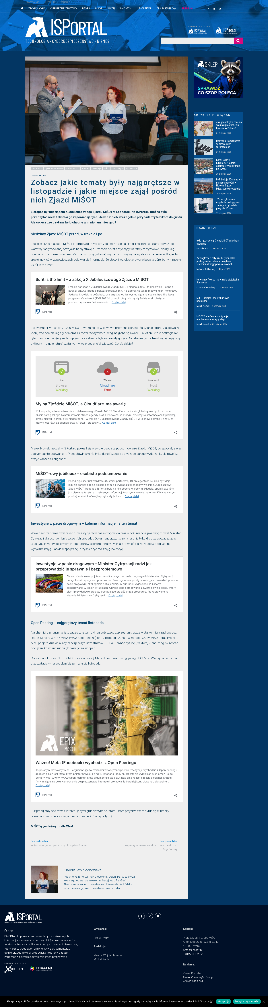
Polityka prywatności (247, 1001)
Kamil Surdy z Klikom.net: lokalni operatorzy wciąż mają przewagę (228, 164)
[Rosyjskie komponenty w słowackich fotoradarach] (203, 147)
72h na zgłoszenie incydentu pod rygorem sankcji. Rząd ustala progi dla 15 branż (228, 204)
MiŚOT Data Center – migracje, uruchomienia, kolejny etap (213, 318)
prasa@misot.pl (192, 950)
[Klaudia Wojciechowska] (44, 879)
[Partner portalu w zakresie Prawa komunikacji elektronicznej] (229, 30)
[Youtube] (220, 9)
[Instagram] (150, 916)
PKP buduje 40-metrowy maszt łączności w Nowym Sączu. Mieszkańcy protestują (229, 184)
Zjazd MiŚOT (131, 168)
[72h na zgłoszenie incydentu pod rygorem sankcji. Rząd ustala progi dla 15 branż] (203, 205)
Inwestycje (96, 168)
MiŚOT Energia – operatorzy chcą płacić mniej (59, 845)
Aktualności (37, 168)
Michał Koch (202, 248)
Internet (85, 168)
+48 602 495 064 (193, 981)
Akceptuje (223, 1001)
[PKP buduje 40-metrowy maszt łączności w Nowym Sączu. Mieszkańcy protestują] (203, 186)
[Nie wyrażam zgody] (263, 1001)
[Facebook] (208, 9)
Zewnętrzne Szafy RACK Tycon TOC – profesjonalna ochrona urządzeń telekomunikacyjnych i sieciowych (217, 261)
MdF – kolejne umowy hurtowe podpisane (213, 299)
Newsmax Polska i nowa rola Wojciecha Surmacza (218, 281)
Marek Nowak (203, 306)
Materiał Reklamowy (206, 269)
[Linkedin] (214, 9)
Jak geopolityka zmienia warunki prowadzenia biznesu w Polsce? (229, 125)
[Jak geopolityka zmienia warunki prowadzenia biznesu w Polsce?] (203, 128)
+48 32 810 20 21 (193, 954)
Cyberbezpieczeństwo (54, 168)
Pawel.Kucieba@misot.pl (198, 977)
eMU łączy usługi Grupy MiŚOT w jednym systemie (218, 242)
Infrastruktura (72, 168)
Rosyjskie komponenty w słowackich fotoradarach (228, 144)
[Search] (238, 41)
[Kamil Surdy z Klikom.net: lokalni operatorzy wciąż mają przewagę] (203, 166)
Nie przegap (117, 168)
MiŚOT (106, 168)
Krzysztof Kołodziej (206, 287)
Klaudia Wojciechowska (83, 870)
